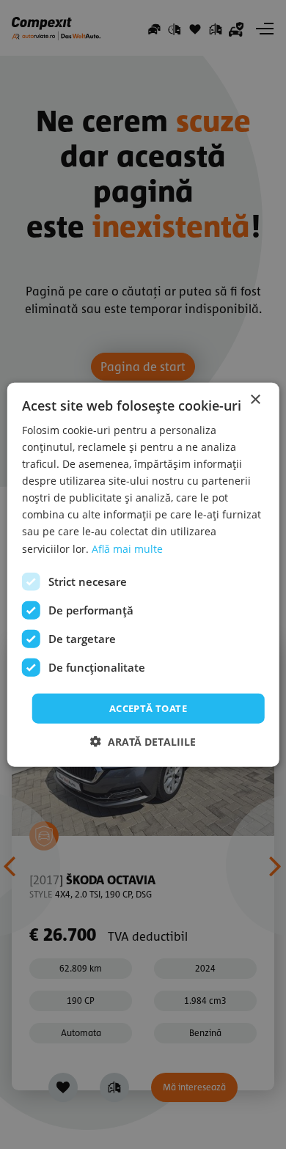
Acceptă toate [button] (148, 707)
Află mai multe (127, 548)
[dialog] (143, 574)
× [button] (254, 399)
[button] (143, 742)
